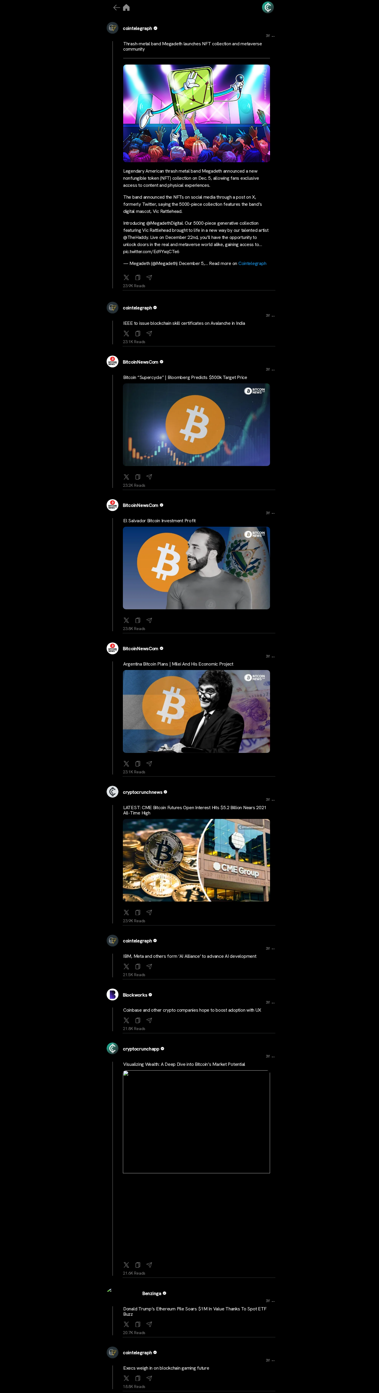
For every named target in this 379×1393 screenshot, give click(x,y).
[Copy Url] (138, 332)
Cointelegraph (252, 263)
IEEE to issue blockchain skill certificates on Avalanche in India (184, 323)
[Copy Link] (138, 276)
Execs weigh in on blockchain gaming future (166, 1368)
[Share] (149, 276)
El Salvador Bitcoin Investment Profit (159, 521)
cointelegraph (137, 28)
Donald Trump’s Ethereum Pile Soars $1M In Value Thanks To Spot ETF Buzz (194, 1311)
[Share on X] (126, 276)
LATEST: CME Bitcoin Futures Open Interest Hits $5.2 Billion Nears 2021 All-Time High (194, 810)
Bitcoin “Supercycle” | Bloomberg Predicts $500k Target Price (185, 377)
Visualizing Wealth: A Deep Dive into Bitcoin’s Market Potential (184, 1064)
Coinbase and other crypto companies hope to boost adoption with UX (192, 1010)
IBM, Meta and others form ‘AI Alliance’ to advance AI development (189, 956)
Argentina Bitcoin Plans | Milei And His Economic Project (178, 664)
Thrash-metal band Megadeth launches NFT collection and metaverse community (192, 46)
